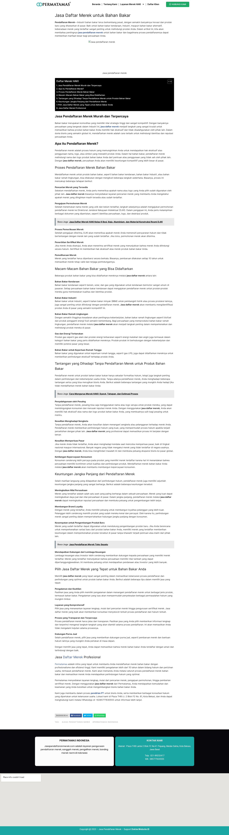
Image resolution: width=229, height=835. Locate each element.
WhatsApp (100, 715)
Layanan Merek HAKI (130, 4)
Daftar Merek (64, 81)
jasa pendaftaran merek (90, 32)
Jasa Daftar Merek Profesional (72, 108)
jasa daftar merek (110, 126)
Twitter (88, 715)
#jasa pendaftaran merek (76, 722)
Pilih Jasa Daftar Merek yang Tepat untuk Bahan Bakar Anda (85, 105)
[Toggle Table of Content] (168, 81)
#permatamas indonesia (105, 722)
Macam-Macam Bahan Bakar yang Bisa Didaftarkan (81, 95)
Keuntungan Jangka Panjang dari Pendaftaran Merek (82, 101)
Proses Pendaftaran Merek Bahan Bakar (76, 92)
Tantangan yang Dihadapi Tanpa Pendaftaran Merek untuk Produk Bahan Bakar (94, 98)
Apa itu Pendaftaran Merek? (71, 89)
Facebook (77, 715)
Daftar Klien (153, 4)
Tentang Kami (110, 4)
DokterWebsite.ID (140, 829)
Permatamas (61, 664)
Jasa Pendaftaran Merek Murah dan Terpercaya (79, 85)
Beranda (96, 4)
